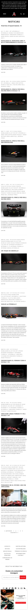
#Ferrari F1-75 (6, 246)
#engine (20, 470)
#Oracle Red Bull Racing (9, 84)
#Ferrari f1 (19, 244)
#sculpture (8, 482)
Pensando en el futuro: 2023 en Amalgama (13, 486)
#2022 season (21, 81)
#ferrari (12, 244)
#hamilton (12, 33)
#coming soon (12, 470)
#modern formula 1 (17, 34)
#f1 (11, 31)
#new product (18, 134)
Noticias (7, 548)
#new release (14, 36)
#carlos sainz (6, 243)
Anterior (9, 531)
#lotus (10, 298)
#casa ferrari (15, 243)
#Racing (3, 301)
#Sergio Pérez (5, 86)
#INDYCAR (4, 475)
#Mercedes (20, 33)
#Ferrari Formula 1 (17, 246)
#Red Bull (21, 84)
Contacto (7, 546)
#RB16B (19, 193)
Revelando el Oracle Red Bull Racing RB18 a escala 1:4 (13, 90)
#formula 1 (16, 31)
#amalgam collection (8, 188)
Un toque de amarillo (10, 251)
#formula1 (4, 33)
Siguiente (14, 532)
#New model (5, 36)
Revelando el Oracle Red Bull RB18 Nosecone (13, 141)
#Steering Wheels (20, 301)
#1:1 (11, 184)
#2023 (10, 294)
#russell (22, 36)
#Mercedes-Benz (20, 475)
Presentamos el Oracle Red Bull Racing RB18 (14, 198)
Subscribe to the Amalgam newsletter (20, 602)
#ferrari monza (6, 248)
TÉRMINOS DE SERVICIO (21, 551)
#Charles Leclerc (7, 406)
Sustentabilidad (21, 548)
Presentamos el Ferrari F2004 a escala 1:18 (13, 361)
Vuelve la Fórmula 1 (9, 304)
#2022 (20, 131)
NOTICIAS (14, 21)
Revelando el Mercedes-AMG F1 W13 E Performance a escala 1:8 (13, 41)
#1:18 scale (14, 293)
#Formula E (19, 472)
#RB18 (8, 136)
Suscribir (22, 577)
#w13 (2, 38)
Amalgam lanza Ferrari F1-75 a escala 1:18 (13, 414)
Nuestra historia (21, 546)
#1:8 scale (8, 186)
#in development (17, 189)
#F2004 (21, 351)
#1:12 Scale (14, 131)
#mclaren (17, 298)
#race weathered (16, 480)
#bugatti (4, 470)
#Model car (17, 477)
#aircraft (15, 467)
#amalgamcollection (8, 133)
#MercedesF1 (5, 34)
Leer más (3, 72)
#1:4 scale (13, 81)
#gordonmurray (6, 474)
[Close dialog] (26, 590)
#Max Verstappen (17, 83)
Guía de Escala (7, 551)
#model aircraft (6, 477)
